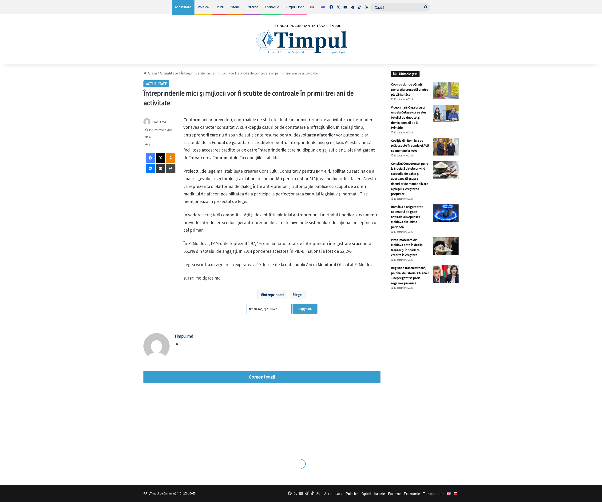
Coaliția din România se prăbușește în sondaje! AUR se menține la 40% (410, 145)
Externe (252, 7)
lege (298, 294)
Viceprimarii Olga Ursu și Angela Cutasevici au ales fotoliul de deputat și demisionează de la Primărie (409, 117)
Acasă (152, 73)
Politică (203, 7)
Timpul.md (159, 122)
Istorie (235, 7)
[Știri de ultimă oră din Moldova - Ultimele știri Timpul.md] (301, 39)
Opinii (219, 7)
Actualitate (183, 7)
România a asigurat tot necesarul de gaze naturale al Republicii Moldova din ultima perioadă (407, 217)
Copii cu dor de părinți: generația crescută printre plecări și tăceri (409, 89)
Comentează (262, 377)
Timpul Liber (295, 7)
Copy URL (305, 309)
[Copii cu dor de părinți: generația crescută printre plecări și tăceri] (446, 90)
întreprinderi (273, 294)
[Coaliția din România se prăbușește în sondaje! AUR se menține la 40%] (446, 147)
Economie (272, 7)
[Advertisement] (425, 372)
